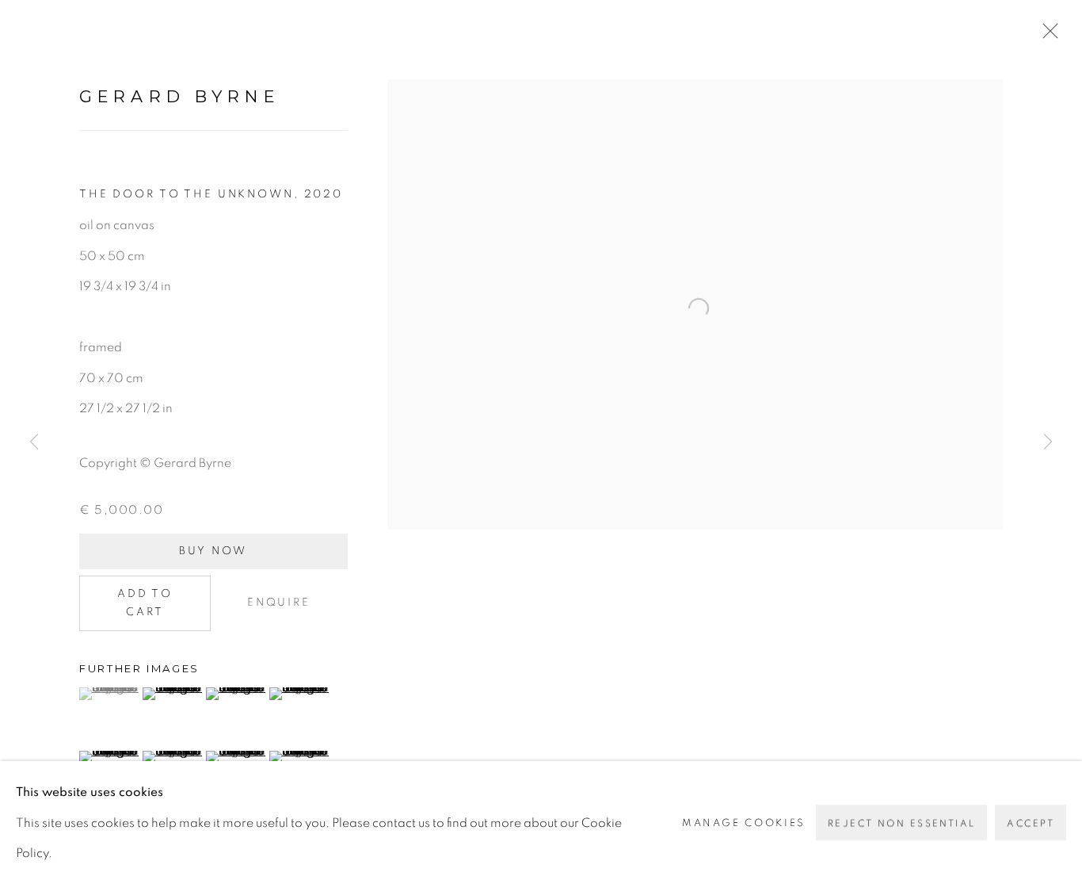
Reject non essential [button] (901, 823)
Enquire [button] (279, 602)
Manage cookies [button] (744, 822)
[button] (109, 693)
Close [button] (1046, 36)
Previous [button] (34, 442)
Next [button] (1048, 442)
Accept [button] (1030, 823)
